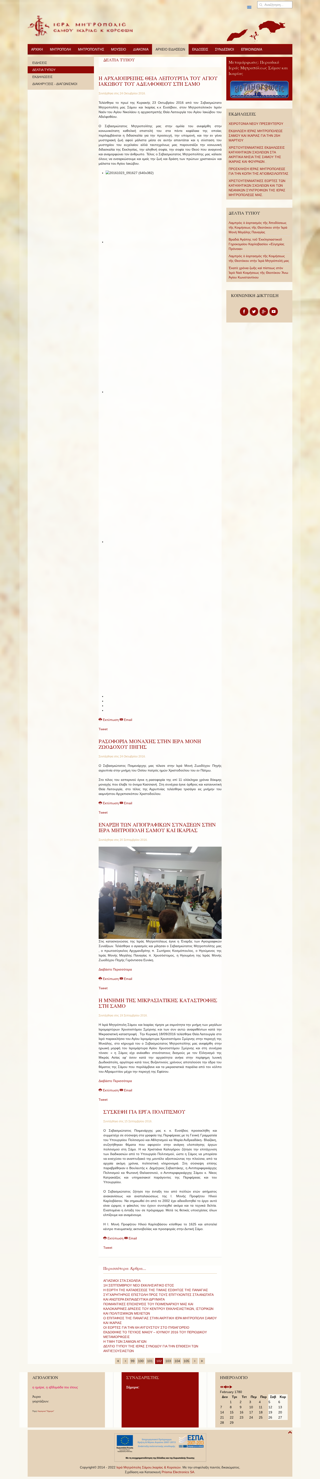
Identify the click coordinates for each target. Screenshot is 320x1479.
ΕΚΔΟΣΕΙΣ (200, 49)
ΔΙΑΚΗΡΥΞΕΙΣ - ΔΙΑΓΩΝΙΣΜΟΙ (54, 84)
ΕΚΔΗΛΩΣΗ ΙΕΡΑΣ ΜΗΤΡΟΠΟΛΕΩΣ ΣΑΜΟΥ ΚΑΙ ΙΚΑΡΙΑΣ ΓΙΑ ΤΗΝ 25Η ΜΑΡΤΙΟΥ (256, 135)
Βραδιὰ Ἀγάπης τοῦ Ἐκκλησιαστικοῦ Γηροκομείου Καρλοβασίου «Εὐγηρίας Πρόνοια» (256, 244)
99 (132, 1361)
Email (127, 720)
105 (186, 1361)
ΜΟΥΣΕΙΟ (118, 49)
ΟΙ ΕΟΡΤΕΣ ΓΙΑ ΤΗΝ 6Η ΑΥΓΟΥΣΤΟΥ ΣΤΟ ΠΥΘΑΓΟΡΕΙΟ (146, 1327)
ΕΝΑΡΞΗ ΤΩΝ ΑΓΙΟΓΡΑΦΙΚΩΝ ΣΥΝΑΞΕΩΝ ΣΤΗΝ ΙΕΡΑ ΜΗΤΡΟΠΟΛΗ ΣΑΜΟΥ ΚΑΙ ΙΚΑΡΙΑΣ (157, 827)
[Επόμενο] (195, 1361)
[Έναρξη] (118, 1361)
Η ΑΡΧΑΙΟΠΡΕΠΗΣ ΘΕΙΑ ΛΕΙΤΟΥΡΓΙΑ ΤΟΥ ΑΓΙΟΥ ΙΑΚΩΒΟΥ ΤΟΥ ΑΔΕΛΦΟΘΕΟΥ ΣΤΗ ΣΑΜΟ (158, 81)
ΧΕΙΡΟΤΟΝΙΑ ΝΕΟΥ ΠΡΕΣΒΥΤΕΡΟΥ (256, 124)
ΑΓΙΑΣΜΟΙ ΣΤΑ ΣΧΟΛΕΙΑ (122, 1281)
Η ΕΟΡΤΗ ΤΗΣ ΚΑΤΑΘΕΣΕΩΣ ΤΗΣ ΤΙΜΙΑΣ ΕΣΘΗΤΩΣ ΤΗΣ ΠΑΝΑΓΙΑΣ (155, 1290)
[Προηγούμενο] (125, 1361)
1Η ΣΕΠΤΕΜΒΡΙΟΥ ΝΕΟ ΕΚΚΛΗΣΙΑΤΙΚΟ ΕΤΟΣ (138, 1285)
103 (168, 1361)
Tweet (103, 729)
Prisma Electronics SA (178, 1472)
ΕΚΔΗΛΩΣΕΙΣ (42, 77)
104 (177, 1361)
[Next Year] (227, 1387)
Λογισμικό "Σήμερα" (45, 1411)
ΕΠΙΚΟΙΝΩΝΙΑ (251, 49)
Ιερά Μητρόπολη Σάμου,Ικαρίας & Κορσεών (148, 1467)
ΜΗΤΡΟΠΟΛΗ (60, 49)
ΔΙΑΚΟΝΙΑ (141, 49)
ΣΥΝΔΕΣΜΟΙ (224, 49)
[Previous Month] (224, 1387)
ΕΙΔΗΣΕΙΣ (39, 63)
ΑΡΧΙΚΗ (37, 49)
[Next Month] (230, 1387)
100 (141, 1361)
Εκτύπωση (111, 720)
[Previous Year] (221, 1387)
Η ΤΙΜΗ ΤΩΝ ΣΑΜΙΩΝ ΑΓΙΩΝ (124, 1341)
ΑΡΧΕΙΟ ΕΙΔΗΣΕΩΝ (170, 49)
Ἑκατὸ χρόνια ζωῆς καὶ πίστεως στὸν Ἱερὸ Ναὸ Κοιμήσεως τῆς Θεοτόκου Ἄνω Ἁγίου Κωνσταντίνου (258, 272)
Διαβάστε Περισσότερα (115, 969)
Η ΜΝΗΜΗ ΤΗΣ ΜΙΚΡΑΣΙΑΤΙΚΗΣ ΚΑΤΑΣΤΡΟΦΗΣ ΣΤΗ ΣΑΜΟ (158, 1003)
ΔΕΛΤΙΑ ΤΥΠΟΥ (44, 70)
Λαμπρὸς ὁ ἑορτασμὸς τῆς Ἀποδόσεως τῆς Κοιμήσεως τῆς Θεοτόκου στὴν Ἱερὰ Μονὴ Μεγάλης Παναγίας (258, 227)
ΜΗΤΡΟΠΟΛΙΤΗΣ (91, 49)
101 (150, 1361)
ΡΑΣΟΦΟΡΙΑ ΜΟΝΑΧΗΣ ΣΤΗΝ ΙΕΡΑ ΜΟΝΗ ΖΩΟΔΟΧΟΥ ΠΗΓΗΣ (150, 744)
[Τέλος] (202, 1361)
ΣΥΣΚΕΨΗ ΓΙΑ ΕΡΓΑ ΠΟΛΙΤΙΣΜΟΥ (144, 1111)
